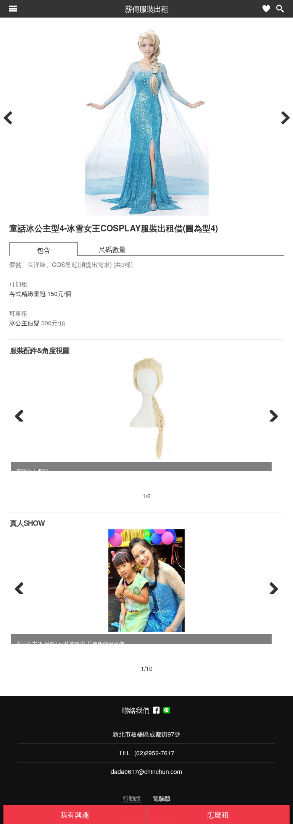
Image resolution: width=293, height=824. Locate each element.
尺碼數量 (112, 249)
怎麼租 (218, 814)
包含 (43, 250)
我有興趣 (74, 814)
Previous (22, 414)
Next (271, 414)
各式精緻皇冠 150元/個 (40, 293)
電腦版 (162, 798)
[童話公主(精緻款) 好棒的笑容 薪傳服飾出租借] (146, 580)
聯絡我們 (137, 710)
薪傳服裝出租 (146, 8)
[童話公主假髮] (146, 408)
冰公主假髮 (24, 322)
